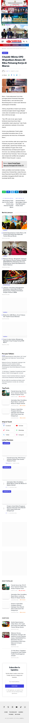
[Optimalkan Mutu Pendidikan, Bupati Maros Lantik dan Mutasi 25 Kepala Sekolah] (6, 402)
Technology (13, 712)
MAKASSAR (6, 443)
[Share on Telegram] (16, 75)
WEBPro (22, 718)
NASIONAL (16, 45)
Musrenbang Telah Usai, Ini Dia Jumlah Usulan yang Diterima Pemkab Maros (7, 204)
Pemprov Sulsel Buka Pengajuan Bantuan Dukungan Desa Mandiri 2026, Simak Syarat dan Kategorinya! (17, 412)
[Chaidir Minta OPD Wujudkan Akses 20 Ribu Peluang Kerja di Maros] (14, 92)
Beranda (4, 48)
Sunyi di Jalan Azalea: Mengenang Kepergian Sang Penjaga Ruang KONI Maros (13, 341)
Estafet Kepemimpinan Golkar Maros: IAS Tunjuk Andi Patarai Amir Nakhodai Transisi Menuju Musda (14, 234)
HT (8, 71)
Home (6, 712)
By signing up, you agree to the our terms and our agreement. (15, 691)
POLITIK (23, 45)
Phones (11, 714)
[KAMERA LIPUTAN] (14, 41)
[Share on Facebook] (11, 75)
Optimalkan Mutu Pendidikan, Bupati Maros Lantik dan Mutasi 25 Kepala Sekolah (19, 401)
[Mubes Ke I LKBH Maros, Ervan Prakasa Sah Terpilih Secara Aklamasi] (14, 304)
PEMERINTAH (6, 45)
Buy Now (17, 714)
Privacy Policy (19, 691)
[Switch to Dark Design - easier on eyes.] (26, 41)
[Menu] (3, 41)
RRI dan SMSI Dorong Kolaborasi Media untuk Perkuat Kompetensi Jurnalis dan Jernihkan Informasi (13, 382)
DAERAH (5, 53)
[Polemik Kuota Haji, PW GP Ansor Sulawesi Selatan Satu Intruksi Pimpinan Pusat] (6, 393)
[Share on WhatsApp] (9, 75)
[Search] (24, 41)
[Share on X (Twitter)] (14, 75)
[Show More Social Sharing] (19, 75)
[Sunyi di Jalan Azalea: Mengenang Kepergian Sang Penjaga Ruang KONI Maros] (14, 329)
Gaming (21, 712)
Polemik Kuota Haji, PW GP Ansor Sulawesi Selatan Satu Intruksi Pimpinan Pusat (18, 392)
